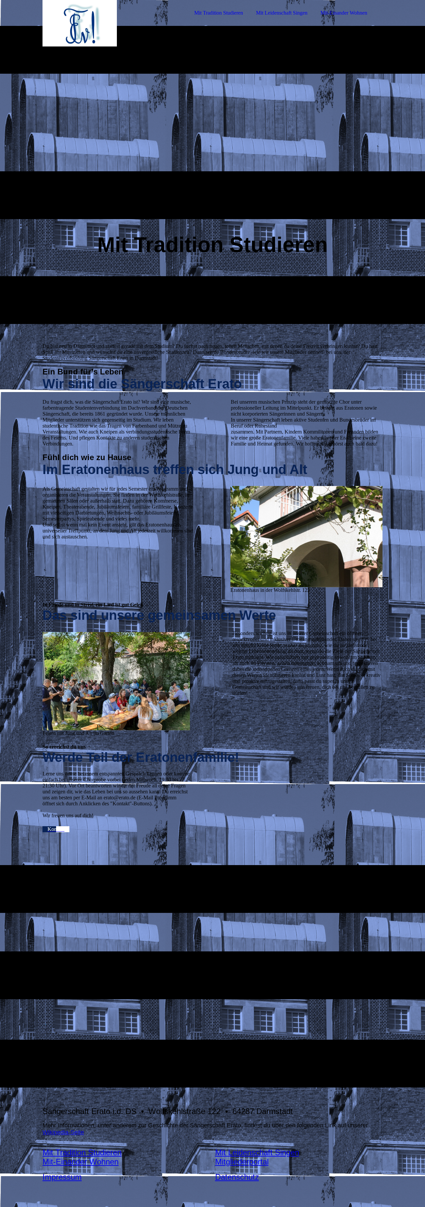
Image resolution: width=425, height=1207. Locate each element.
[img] (100, 23)
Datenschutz (237, 1176)
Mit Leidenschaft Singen (281, 13)
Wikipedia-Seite (63, 1132)
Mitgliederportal (242, 1161)
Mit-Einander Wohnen (343, 13)
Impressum (62, 1176)
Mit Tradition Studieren (218, 13)
